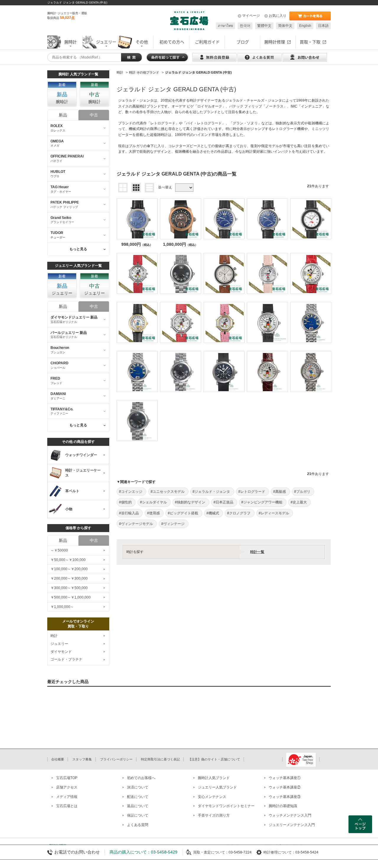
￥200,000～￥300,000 (69, 578)
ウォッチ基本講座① (285, 778)
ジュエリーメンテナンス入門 (292, 825)
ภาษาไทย (225, 26)
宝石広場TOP (66, 778)
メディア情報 (66, 797)
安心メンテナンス (212, 797)
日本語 (323, 26)
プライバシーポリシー (116, 759)
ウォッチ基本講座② (285, 787)
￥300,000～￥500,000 (69, 588)
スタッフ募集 (82, 759)
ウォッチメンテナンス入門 (290, 815)
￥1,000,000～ (62, 607)
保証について (137, 815)
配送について (137, 797)
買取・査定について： (211, 852)
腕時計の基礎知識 (283, 806)
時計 (54, 636)
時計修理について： (279, 852)
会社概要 (57, 759)
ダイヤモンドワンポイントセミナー (226, 806)
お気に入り (277, 16)
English (305, 26)
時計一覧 (257, 552)
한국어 (245, 26)
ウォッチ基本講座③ (285, 797)
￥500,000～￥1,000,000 (70, 597)
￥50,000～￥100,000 (68, 560)
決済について (137, 787)
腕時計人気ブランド (214, 778)
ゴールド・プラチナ (66, 659)
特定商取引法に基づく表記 (160, 759)
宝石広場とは (66, 806)
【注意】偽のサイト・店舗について (214, 759)
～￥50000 (59, 550)
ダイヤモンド (61, 652)
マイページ (251, 16)
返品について (137, 806)
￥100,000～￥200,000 (69, 569)
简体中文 (285, 26)
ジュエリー (59, 644)
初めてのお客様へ (141, 778)
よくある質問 (137, 825)
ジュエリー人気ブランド (217, 787)
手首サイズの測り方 (214, 815)
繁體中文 (264, 26)
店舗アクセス (66, 787)
